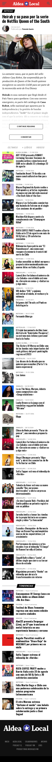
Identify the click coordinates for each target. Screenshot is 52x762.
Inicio (7, 741)
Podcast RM (30, 745)
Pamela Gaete (28, 29)
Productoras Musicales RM (27, 749)
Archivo (44, 741)
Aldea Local (17, 741)
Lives (40, 745)
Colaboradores (31, 741)
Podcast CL (17, 745)
